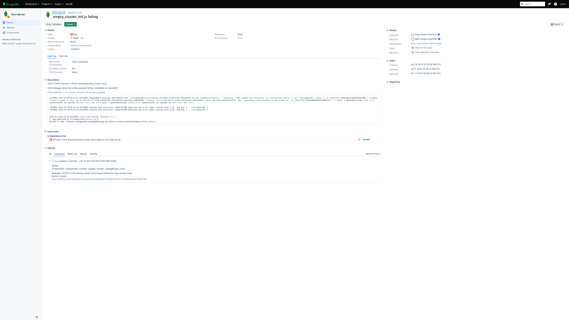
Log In (563, 4)
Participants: (395, 44)
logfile (101, 92)
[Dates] (387, 61)
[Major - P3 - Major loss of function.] (71, 38)
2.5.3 (240, 38)
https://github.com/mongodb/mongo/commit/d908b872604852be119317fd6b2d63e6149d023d (99, 179)
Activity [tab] (93, 154)
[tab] (52, 56)
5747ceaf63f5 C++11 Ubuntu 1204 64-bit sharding (72, 92)
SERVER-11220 (75, 12)
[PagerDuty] (387, 82)
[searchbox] (532, 4)
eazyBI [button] (69, 4)
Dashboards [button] (31, 4)
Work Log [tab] (72, 154)
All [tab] (50, 154)
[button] (549, 4)
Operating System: (58, 68)
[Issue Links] (45, 132)
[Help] (555, 4)
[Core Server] (5, 14)
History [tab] (83, 154)
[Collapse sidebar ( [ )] (37, 317)
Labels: (50, 49)
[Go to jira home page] (11, 4)
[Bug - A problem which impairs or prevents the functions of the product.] (71, 34)
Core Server (18, 14)
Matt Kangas (435, 43)
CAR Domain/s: (56, 72)
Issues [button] (58, 4)
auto (57, 161)
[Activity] (45, 148)
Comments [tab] (59, 154)
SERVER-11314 (60, 139)
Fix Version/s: (221, 38)
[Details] (45, 30)
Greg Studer (422, 43)
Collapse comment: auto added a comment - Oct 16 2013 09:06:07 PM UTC (49, 161)
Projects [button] (46, 4)
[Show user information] (439, 34)
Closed (366, 140)
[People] (387, 30)
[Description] (45, 80)
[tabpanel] (214, 169)
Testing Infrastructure (80, 45)
